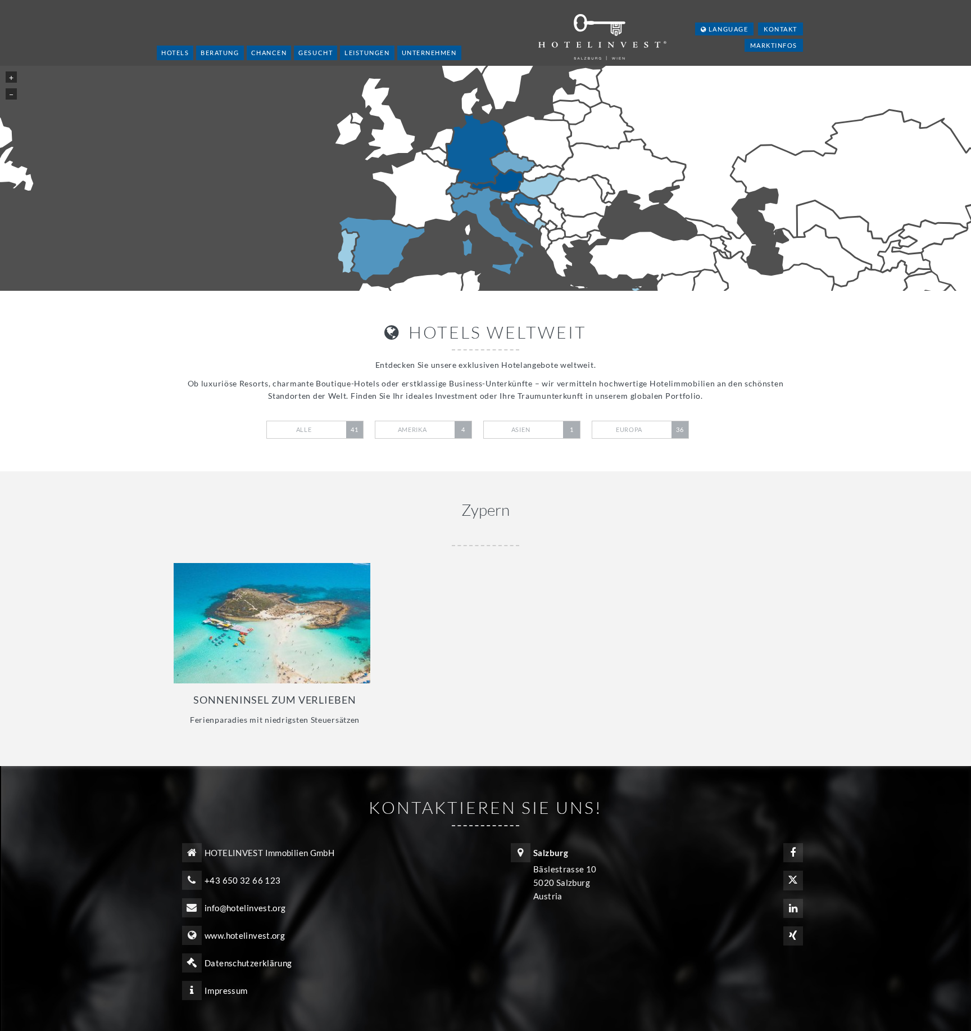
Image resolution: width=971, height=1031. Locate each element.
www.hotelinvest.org (245, 935)
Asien (542, 429)
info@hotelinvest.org (245, 908)
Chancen (269, 52)
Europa (650, 429)
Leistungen (366, 52)
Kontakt (780, 29)
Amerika (431, 429)
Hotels (175, 52)
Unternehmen (429, 52)
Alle (327, 429)
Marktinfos (773, 45)
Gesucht (315, 52)
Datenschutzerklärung (248, 963)
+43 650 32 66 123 (242, 880)
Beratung (220, 52)
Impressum (226, 990)
